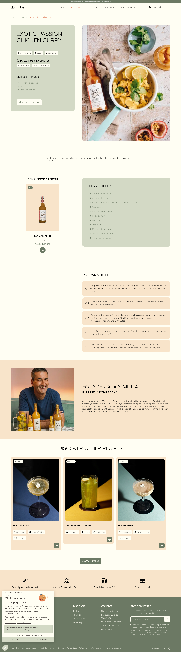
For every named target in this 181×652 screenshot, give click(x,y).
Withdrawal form (97, 648)
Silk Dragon (21, 525)
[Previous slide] (12, 1)
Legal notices (31, 648)
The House (78, 615)
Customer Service (109, 611)
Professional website (111, 622)
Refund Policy (84, 648)
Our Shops (78, 623)
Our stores (110, 7)
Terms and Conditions (58, 648)
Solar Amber (126, 525)
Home (13, 17)
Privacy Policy (43, 648)
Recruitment (107, 629)
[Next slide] (169, 1)
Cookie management (113, 648)
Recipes (21, 17)
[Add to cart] (43, 250)
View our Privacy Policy (151, 634)
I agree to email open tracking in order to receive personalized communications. (151, 626)
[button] (160, 7)
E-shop (76, 611)
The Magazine (80, 619)
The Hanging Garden (78, 525)
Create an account (110, 626)
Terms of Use (72, 648)
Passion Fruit (42, 236)
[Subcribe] (167, 619)
